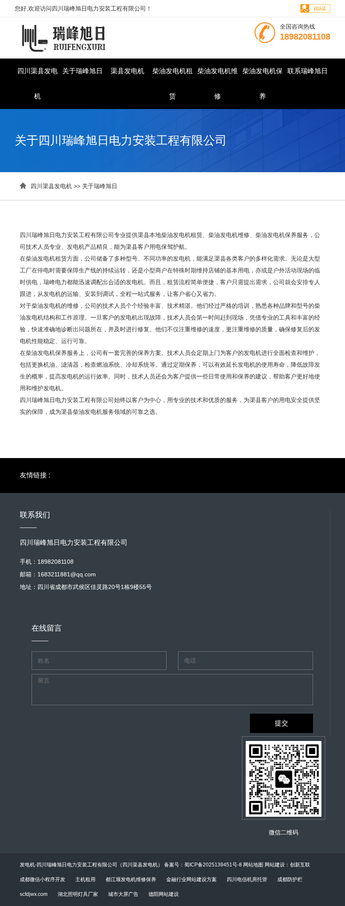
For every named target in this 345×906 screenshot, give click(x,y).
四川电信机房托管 (247, 879)
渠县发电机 (127, 71)
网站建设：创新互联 (287, 865)
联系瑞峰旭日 (307, 71)
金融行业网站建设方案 (191, 879)
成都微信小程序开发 (42, 879)
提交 (281, 723)
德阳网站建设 (164, 894)
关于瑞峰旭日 (82, 71)
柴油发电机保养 (262, 83)
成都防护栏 (290, 879)
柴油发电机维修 (217, 83)
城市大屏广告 (123, 894)
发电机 (27, 865)
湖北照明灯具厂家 (78, 894)
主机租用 (85, 879)
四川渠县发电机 (37, 83)
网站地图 (253, 865)
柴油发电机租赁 (172, 83)
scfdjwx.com (34, 894)
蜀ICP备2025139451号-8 (213, 865)
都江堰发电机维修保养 (131, 879)
